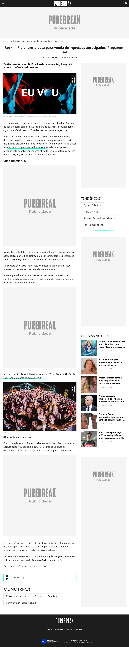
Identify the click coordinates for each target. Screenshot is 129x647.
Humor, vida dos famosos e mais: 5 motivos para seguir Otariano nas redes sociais (112, 345)
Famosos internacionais (21, 602)
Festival (53, 596)
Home (5, 41)
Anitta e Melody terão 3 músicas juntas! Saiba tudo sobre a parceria (110, 380)
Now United (91, 211)
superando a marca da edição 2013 (22, 377)
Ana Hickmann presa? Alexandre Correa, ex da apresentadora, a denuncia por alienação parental (110, 365)
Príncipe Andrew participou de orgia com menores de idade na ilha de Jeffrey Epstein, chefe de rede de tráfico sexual (112, 402)
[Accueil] (64, 3)
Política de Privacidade (55, 630)
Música (37, 596)
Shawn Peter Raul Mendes (100, 218)
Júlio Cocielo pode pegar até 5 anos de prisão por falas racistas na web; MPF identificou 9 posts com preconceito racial (112, 438)
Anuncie (79, 630)
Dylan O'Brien (92, 205)
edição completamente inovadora (26, 147)
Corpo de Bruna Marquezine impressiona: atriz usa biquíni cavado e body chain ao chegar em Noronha (111, 420)
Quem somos (69, 630)
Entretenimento (16, 596)
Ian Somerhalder (94, 224)
